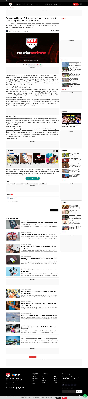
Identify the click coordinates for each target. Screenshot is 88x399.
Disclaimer (33, 381)
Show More (32, 357)
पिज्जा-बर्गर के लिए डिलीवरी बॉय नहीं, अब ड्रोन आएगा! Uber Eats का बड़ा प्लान (39, 315)
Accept (58, 397)
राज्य (43, 378)
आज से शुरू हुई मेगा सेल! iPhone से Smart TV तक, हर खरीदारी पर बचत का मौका (38, 164)
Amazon (8, 183)
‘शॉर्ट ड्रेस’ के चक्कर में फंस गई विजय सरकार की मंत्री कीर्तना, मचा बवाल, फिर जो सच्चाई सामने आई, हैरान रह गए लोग (74, 74)
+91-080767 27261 (13, 384)
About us (33, 376)
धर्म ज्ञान (55, 380)
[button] (57, 151)
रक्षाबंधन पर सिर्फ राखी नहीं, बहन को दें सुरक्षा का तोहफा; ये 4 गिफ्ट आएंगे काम (38, 234)
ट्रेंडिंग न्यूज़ (64, 60)
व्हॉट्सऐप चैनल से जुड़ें (31, 178)
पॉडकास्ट (64, 112)
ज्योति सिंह (11, 30)
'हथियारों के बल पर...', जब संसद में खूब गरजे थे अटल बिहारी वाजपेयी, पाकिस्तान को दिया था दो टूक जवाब (74, 222)
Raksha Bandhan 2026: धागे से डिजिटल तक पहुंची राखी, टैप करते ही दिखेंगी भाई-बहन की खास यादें (38, 304)
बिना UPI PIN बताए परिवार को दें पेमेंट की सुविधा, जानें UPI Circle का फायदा (13, 164)
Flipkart (13, 183)
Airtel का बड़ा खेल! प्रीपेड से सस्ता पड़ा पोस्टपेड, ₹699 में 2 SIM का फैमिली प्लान (74, 176)
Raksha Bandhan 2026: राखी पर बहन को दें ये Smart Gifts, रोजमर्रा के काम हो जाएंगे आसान (39, 271)
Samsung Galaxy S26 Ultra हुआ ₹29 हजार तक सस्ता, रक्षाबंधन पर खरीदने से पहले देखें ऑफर (39, 259)
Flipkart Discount (28, 183)
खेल (55, 376)
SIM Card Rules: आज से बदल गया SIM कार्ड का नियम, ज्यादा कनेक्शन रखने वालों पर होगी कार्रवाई (38, 292)
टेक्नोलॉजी (10, 31)
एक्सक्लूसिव (44, 380)
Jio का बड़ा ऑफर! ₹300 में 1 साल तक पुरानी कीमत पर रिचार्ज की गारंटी (75, 160)
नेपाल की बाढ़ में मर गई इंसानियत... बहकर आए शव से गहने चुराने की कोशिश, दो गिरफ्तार (74, 85)
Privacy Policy (34, 378)
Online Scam (35, 183)
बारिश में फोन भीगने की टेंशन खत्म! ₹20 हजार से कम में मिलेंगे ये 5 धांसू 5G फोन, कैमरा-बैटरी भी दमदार (75, 155)
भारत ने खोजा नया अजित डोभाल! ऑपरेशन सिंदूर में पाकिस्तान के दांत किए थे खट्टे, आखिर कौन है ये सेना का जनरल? (74, 207)
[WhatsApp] (41, 65)
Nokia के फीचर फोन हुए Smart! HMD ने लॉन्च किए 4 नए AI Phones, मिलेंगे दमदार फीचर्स (51, 164)
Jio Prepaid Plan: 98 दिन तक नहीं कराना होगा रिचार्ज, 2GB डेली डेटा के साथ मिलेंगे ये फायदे (38, 328)
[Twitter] (32, 65)
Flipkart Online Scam (43, 183)
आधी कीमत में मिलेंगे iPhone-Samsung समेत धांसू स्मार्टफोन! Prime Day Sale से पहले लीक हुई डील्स (26, 164)
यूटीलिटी (43, 382)
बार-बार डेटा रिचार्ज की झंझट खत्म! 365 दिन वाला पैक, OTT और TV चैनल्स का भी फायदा (75, 170)
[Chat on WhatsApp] (85, 395)
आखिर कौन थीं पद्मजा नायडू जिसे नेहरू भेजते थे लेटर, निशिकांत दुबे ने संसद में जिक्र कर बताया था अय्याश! (74, 212)
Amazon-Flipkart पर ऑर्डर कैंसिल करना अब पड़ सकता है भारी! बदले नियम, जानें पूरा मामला (38, 247)
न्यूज (42, 376)
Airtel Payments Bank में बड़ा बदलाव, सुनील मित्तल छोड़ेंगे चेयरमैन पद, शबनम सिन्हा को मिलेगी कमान (75, 165)
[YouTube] (38, 65)
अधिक (63, 89)
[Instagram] (35, 65)
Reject (64, 397)
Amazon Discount (20, 183)
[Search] (81, 4)
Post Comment (54, 210)
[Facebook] (29, 65)
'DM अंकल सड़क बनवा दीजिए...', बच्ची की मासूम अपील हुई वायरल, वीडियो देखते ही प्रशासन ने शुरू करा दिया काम (75, 80)
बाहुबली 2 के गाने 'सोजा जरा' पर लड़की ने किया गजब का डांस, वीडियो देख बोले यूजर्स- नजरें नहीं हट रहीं (75, 69)
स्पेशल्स (64, 203)
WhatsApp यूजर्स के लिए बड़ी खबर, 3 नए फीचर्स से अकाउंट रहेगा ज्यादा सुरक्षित (39, 223)
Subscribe (78, 391)
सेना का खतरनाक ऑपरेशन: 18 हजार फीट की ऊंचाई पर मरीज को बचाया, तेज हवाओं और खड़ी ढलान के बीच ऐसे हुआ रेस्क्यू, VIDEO (75, 64)
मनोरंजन (55, 378)
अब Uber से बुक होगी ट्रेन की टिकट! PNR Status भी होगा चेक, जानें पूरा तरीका (39, 339)
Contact (33, 383)
